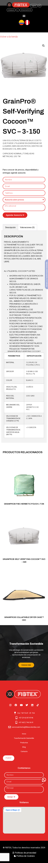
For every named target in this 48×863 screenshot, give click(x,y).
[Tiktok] (37, 705)
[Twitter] (26, 705)
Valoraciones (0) (27, 227)
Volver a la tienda (9, 36)
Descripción (10, 227)
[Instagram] (10, 705)
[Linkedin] (32, 705)
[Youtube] (21, 705)
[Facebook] (15, 705)
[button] (24, 16)
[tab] (10, 227)
